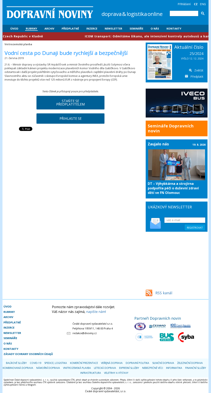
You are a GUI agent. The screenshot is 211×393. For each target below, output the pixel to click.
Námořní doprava (48, 368)
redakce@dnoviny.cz (85, 333)
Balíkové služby (16, 363)
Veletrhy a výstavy (116, 373)
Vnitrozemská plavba (18, 44)
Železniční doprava (190, 363)
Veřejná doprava (112, 363)
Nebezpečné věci (152, 368)
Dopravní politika (137, 363)
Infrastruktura (90, 373)
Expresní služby (129, 368)
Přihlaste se (71, 118)
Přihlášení (184, 4)
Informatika (174, 368)
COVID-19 (35, 363)
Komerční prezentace (84, 363)
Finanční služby (195, 368)
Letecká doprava (105, 368)
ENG (203, 4)
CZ (196, 4)
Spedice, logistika (55, 363)
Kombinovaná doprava (18, 368)
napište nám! (96, 311)
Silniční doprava (163, 363)
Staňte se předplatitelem (70, 103)
